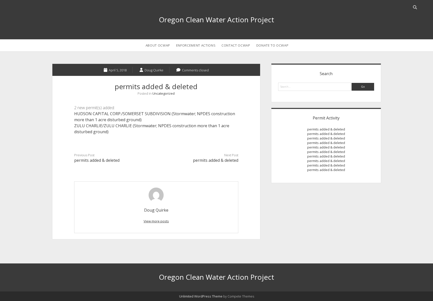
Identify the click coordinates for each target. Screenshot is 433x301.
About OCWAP (158, 45)
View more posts (156, 221)
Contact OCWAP (236, 45)
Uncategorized (163, 93)
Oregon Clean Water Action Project (216, 19)
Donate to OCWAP (272, 45)
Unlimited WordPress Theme (201, 296)
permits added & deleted (97, 160)
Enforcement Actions (195, 45)
